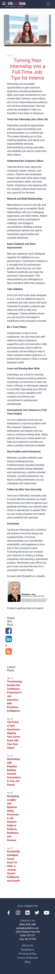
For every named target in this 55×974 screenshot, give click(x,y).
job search (37, 608)
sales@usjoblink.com (27, 928)
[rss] (9, 653)
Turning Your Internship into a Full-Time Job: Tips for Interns (27, 69)
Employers (27, 949)
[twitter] (6, 645)
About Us (27, 945)
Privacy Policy (27, 953)
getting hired (24, 608)
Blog (27, 962)
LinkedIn (40, 576)
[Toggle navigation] (48, 4)
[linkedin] (9, 640)
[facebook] (9, 632)
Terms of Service (27, 957)
